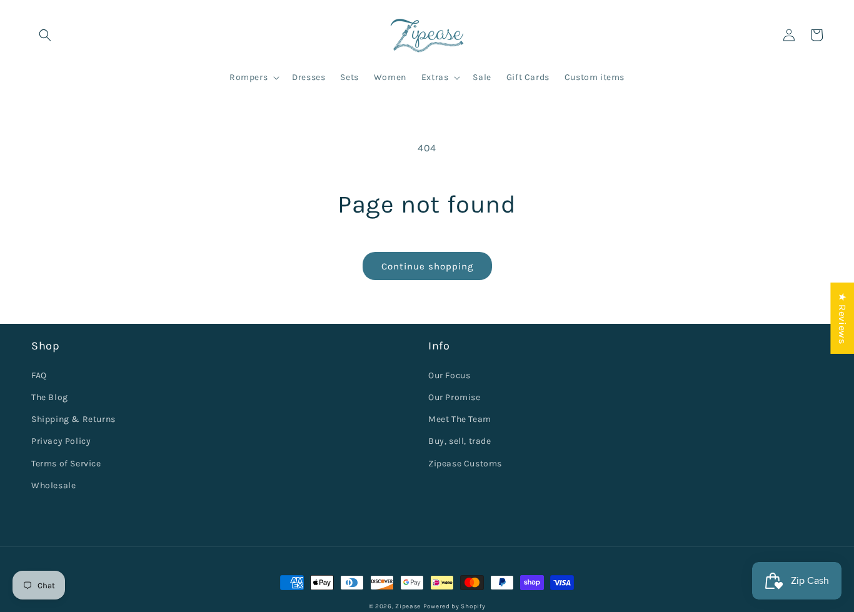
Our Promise (454, 397)
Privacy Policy (61, 441)
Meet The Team (459, 419)
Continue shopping (427, 266)
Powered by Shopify (454, 606)
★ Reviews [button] (842, 317)
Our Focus (449, 375)
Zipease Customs (465, 463)
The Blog (49, 397)
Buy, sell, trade (459, 441)
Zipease (408, 606)
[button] (45, 35)
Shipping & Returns (73, 419)
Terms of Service (66, 463)
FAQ (39, 375)
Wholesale (53, 485)
